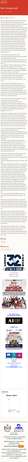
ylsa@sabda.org (19, 456)
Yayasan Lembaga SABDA (18, 437)
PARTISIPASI (13, 446)
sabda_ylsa (7, 437)
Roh (2, 249)
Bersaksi (3, 242)
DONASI (21, 446)
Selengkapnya (18, 438)
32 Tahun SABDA (14, 273)
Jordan (3, 18)
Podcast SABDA (20, 441)
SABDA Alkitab (9, 441)
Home (2, 11)
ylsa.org (11, 458)
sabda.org (16, 458)
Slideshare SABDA (15, 443)
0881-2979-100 (7, 456)
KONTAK (6, 446)
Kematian (7, 249)
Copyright (4, 449)
